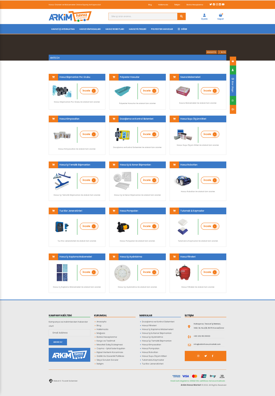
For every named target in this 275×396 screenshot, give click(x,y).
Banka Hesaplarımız (195, 4)
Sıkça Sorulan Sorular (107, 360)
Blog (150, 4)
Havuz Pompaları (150, 348)
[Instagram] (198, 356)
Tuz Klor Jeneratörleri (152, 363)
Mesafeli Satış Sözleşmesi (109, 344)
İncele (86, 90)
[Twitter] (205, 356)
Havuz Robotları (115, 29)
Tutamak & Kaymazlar (152, 360)
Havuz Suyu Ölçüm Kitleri (154, 356)
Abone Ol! (57, 342)
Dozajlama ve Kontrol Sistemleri (157, 321)
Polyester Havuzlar (162, 29)
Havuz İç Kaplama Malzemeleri (157, 329)
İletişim (177, 4)
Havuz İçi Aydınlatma (62, 29)
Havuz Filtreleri (137, 29)
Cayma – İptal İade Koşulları (110, 348)
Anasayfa (211, 52)
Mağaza (100, 333)
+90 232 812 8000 (202, 336)
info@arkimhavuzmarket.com (207, 344)
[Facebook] (212, 356)
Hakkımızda (163, 4)
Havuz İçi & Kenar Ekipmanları (156, 333)
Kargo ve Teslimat (105, 340)
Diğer (184, 29)
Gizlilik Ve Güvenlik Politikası (110, 356)
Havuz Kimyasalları (90, 29)
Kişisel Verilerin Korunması (109, 352)
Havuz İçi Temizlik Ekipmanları (156, 340)
